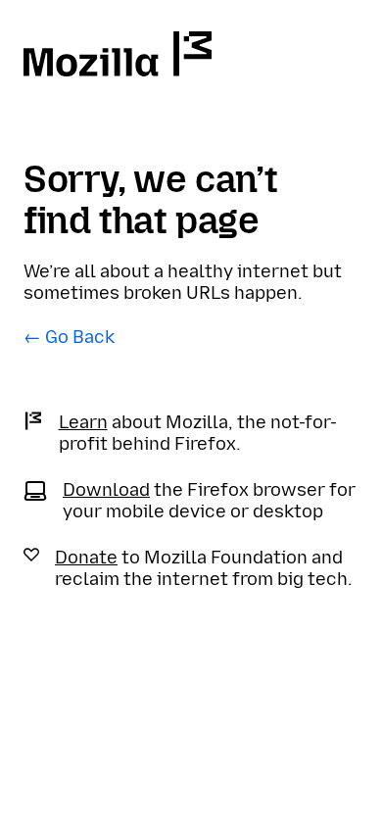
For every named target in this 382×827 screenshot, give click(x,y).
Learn (83, 422)
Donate (86, 557)
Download (106, 490)
